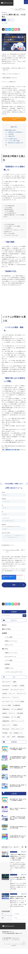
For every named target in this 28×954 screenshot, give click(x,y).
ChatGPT (6, 689)
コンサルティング (8, 701)
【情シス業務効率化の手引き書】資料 (10, 449)
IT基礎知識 (17, 705)
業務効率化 (6, 709)
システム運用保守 (17, 709)
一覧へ (22, 847)
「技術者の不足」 (11, 136)
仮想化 (5, 713)
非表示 (15, 126)
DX (9, 737)
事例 (5, 633)
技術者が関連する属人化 (10, 130)
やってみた (7, 629)
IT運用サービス (21, 8)
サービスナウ (7, 681)
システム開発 (8, 637)
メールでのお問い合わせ (15, 939)
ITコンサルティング (10, 656)
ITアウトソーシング (18, 721)
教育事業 (7, 664)
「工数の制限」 (10, 134)
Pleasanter (6, 729)
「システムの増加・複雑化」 (13, 140)
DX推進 (5, 733)
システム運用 (7, 705)
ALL (5, 625)
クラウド (16, 697)
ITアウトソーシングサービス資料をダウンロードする (14, 118)
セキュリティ (7, 697)
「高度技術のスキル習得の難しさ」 (15, 132)
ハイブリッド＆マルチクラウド (14, 672)
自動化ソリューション (11, 641)
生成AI (5, 693)
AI (11, 733)
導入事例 (20, 713)
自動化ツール (18, 733)
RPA (14, 737)
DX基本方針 (13, 945)
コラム (16, 8)
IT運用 (22, 685)
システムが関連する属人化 (10, 138)
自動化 (15, 725)
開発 (15, 681)
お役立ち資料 (5, 939)
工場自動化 (6, 717)
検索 (24, 615)
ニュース (12, 693)
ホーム (12, 8)
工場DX (15, 685)
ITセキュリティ (9, 644)
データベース (21, 693)
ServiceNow (6, 685)
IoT (4, 737)
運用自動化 (21, 737)
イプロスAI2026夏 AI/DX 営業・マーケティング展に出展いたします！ (18, 879)
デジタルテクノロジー (17, 689)
